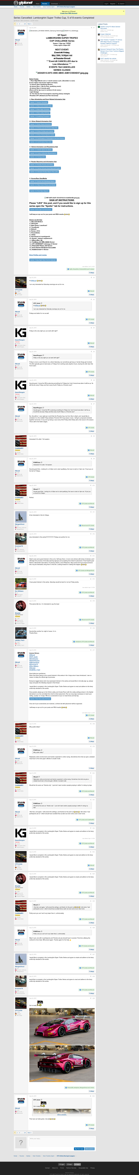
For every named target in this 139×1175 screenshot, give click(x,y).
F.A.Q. (62, 1168)
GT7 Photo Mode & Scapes (107, 37)
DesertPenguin (37, 355)
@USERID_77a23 (34, 670)
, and (84, 641)
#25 (94, 901)
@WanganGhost (34, 662)
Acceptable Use (83, 1168)
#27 (94, 954)
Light (62, 1164)
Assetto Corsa (103, 31)
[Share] (91, 28)
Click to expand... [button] (62, 1114)
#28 (94, 976)
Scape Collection (105, 34)
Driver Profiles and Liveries (38, 255)
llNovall (17, 20)
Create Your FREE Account (68, 13)
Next (29, 24)
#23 (93, 852)
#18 (94, 723)
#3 (94, 299)
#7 (94, 404)
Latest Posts (103, 24)
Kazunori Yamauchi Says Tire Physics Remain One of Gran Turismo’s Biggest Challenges (112, 51)
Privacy (92, 1168)
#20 (93, 773)
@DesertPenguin (34, 660)
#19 (94, 746)
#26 (94, 927)
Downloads (54, 3)
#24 (93, 873)
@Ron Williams (33, 666)
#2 (94, 277)
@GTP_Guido (33, 657)
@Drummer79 (33, 664)
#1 (94, 27)
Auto (78, 1164)
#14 (94, 579)
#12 (94, 534)
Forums (44, 3)
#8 (94, 436)
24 (25, 24)
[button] (48, 3)
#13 (94, 556)
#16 (94, 628)
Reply (92, 272)
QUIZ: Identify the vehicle (108, 58)
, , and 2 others (80, 1087)
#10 (94, 485)
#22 (94, 828)
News (37, 3)
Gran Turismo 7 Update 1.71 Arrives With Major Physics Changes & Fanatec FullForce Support (111, 41)
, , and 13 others (82, 269)
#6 (94, 380)
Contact (47, 1168)
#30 (93, 1096)
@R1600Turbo (33, 659)
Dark (70, 1164)
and (88, 503)
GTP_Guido (36, 303)
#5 (94, 351)
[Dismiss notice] (123, 11)
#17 (94, 650)
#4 (94, 327)
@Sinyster (32, 668)
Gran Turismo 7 (104, 46)
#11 (94, 512)
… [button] (22, 24)
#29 (94, 998)
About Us (55, 1168)
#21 (94, 799)
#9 (94, 458)
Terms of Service (71, 1168)
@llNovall (33, 281)
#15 (94, 601)
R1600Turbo (36, 462)
